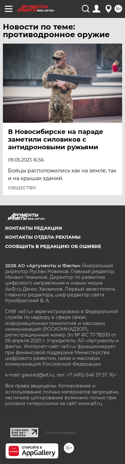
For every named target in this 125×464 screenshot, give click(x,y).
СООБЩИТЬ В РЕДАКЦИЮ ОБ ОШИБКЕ (53, 246)
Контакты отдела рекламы (42, 237)
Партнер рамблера (60, 433)
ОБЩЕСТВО (22, 188)
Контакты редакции (33, 228)
